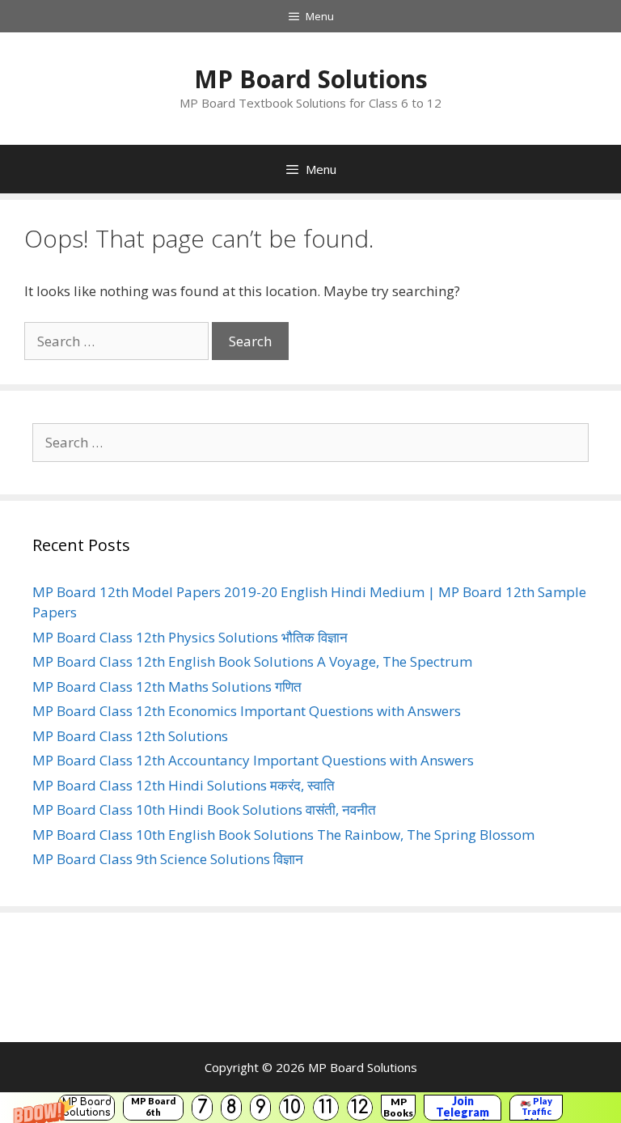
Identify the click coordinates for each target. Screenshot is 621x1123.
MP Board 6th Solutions (153, 1107)
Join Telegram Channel (462, 1107)
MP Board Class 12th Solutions (130, 736)
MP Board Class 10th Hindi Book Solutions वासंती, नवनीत (204, 809)
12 (360, 1107)
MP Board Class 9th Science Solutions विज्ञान (167, 859)
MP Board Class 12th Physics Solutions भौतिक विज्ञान (190, 637)
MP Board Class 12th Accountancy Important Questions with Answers (253, 760)
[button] (310, 1107)
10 (292, 1107)
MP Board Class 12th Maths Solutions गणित (167, 686)
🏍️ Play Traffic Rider (536, 1107)
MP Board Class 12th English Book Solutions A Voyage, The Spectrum (252, 661)
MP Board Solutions (87, 1107)
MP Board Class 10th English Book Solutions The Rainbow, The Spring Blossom (283, 834)
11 (326, 1107)
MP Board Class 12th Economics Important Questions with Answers (246, 710)
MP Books (398, 1107)
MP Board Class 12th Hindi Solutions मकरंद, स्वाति (183, 785)
